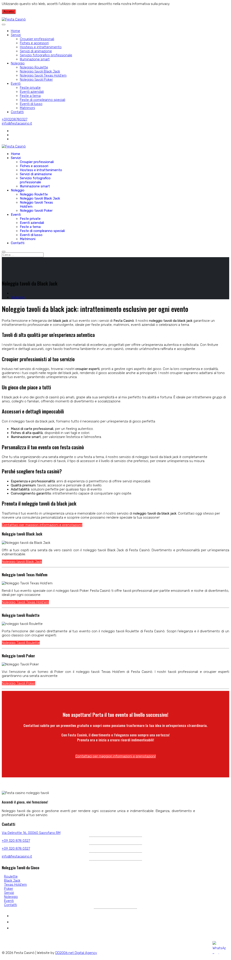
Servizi (16, 35)
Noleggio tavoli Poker (36, 79)
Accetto (9, 11)
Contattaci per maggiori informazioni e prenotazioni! (42, 525)
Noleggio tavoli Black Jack (40, 71)
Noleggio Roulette (34, 67)
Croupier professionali (37, 39)
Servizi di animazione (36, 51)
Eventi (16, 84)
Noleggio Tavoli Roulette (21, 643)
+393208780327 (14, 119)
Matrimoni (27, 108)
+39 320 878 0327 (16, 841)
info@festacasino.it (17, 123)
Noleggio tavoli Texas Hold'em (43, 75)
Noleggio (18, 63)
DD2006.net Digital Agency (76, 953)
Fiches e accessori (34, 43)
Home (15, 31)
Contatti (17, 112)
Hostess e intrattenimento (41, 47)
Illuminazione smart (35, 59)
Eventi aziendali (32, 92)
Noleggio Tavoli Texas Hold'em (25, 602)
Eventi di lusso (31, 104)
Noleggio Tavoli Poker (18, 683)
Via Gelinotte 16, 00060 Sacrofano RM (31, 833)
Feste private (30, 88)
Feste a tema (30, 96)
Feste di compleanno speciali (42, 100)
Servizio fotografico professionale (46, 55)
